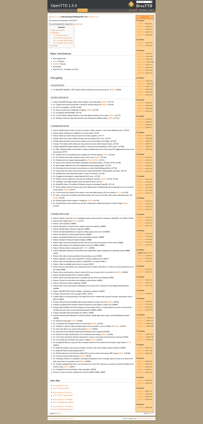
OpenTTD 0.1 (141, 23)
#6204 (105, 154)
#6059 (81, 361)
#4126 (74, 221)
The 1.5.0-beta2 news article (63, 402)
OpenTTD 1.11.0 (142, 334)
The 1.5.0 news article (60, 388)
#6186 (73, 321)
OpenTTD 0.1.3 (141, 32)
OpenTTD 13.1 (141, 364)
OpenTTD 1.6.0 (141, 269)
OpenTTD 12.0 (141, 347)
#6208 (97, 157)
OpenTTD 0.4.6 (141, 89)
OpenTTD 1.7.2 (141, 285)
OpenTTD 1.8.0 (141, 293)
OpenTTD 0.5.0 (141, 103)
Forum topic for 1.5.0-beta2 (62, 399)
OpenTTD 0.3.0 (141, 53)
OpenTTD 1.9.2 (141, 307)
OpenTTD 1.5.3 (141, 261)
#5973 (66, 367)
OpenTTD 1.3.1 (141, 220)
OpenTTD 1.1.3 (141, 187)
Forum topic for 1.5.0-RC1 (62, 392)
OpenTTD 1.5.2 (141, 258)
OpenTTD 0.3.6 (141, 73)
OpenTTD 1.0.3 (141, 165)
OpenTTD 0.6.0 (141, 119)
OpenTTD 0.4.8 (141, 95)
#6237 (111, 115)
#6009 (118, 272)
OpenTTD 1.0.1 (141, 160)
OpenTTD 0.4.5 (141, 86)
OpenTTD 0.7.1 (141, 138)
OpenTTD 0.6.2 (141, 124)
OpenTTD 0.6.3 (141, 127)
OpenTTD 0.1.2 (141, 29)
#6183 (66, 189)
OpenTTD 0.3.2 (141, 59)
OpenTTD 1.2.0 (141, 201)
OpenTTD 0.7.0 (141, 135)
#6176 (119, 192)
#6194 (90, 200)
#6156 (89, 160)
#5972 (121, 353)
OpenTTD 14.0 (141, 380)
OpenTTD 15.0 (141, 391)
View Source (133, 10)
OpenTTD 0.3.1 (141, 56)
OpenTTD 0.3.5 (141, 70)
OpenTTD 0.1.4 (141, 35)
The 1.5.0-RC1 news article (62, 395)
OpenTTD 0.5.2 (141, 108)
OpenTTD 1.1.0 (141, 179)
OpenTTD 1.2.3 (141, 209)
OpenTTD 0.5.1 (141, 105)
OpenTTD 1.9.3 (141, 310)
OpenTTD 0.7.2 (141, 141)
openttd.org (78, 24)
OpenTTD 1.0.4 (141, 168)
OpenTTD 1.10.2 (142, 323)
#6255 (104, 104)
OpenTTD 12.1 (141, 350)
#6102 (93, 340)
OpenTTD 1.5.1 (141, 255)
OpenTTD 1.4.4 (141, 245)
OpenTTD (72, 10)
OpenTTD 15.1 (141, 394)
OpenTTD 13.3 (141, 369)
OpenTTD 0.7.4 (141, 146)
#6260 (112, 89)
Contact (59, 418)
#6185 (94, 323)
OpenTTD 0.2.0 (141, 43)
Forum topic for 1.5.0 (60, 385)
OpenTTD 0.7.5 (141, 149)
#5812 (104, 334)
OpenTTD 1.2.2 (141, 206)
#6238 (110, 118)
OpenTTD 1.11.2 (142, 339)
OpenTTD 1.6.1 (141, 272)
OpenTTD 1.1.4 (141, 190)
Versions (58, 413)
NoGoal (55, 61)
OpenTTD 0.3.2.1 (142, 62)
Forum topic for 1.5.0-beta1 (62, 406)
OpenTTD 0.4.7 (141, 92)
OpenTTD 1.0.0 (141, 157)
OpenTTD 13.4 (141, 372)
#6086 (109, 302)
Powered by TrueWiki (67, 418)
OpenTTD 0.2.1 (141, 45)
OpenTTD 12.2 (141, 353)
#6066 (82, 356)
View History (143, 10)
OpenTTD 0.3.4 (141, 67)
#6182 (116, 326)
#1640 (85, 248)
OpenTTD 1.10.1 (142, 320)
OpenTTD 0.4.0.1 (142, 84)
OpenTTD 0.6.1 (141, 122)
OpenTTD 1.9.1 (141, 304)
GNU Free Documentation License (145, 418)
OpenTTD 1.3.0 (141, 217)
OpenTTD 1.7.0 (141, 280)
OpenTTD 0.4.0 (141, 81)
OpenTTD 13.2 (141, 367)
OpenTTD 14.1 (141, 383)
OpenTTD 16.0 (141, 407)
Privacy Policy (52, 418)
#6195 (55, 198)
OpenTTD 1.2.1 (141, 204)
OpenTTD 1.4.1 (141, 236)
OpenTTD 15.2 (141, 396)
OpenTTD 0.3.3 (141, 64)
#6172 (88, 329)
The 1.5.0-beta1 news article (63, 409)
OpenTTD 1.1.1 (141, 182)
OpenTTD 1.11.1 (142, 337)
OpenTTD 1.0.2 (141, 163)
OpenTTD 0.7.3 (141, 144)
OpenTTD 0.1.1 (141, 26)
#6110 (128, 342)
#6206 (95, 160)
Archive (64, 10)
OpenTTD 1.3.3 (141, 226)
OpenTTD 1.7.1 (141, 282)
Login (151, 10)
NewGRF (56, 64)
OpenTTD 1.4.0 (141, 233)
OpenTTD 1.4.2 (141, 239)
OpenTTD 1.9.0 (141, 301)
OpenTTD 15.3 (141, 399)
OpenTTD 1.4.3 (141, 242)
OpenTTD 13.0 (141, 361)
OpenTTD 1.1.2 (141, 185)
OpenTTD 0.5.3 (141, 111)
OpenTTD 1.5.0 (82, 10)
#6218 (103, 179)
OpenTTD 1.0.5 (141, 171)
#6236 (104, 102)
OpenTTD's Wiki (54, 10)
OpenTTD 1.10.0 (142, 318)
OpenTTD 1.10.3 (142, 326)
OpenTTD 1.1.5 (141, 193)
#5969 (89, 110)
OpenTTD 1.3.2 (141, 223)
